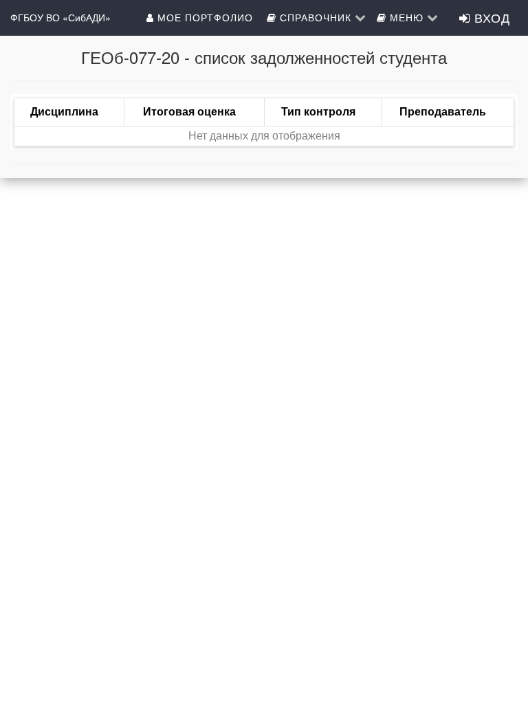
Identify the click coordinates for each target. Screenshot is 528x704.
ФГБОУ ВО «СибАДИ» (60, 17)
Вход (490, 17)
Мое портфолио (205, 17)
